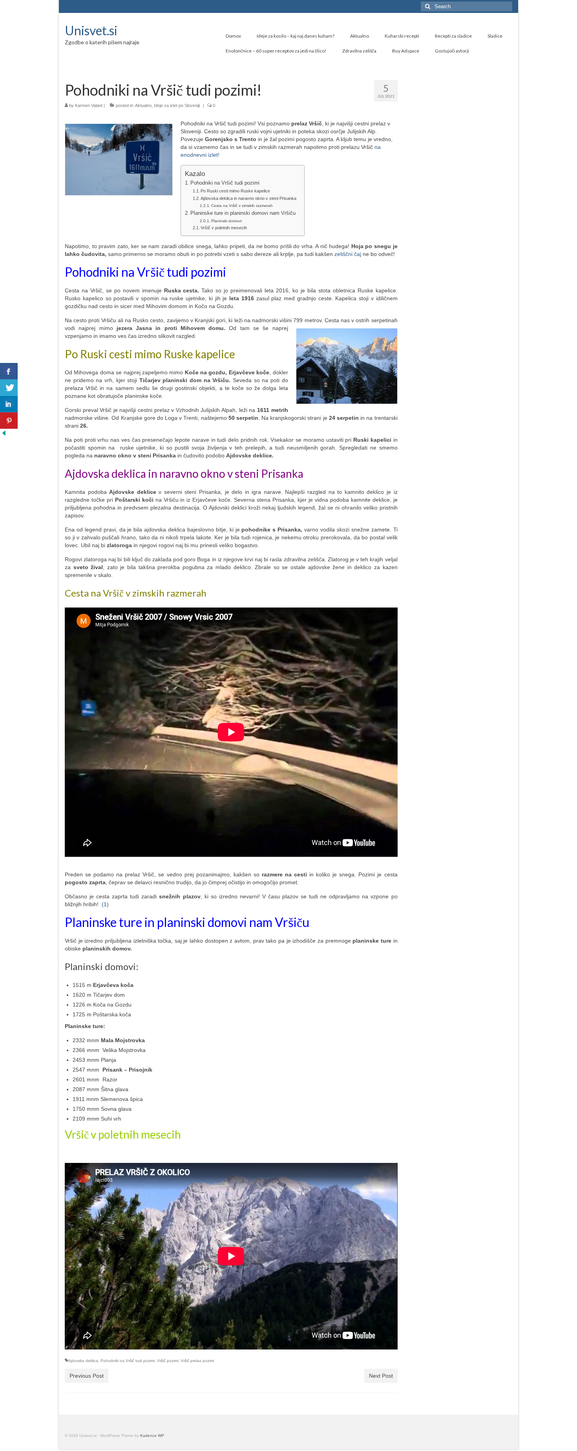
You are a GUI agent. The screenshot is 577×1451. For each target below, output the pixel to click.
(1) (108, 904)
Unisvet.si (91, 30)
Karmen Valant (88, 105)
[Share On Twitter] (9, 387)
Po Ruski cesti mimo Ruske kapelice (235, 191)
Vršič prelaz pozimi (197, 1360)
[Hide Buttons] (4, 433)
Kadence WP (152, 1435)
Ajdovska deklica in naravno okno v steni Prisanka (248, 198)
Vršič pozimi (167, 1360)
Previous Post (86, 1376)
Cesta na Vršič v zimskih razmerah (242, 205)
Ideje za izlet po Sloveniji (177, 105)
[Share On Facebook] (9, 371)
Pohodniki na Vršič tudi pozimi (225, 183)
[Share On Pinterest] (9, 420)
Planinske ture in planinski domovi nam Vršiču (243, 213)
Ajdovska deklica (83, 1360)
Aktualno (143, 105)
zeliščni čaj (347, 254)
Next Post (381, 1376)
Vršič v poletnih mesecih (224, 227)
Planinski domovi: (227, 221)
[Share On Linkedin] (9, 404)
